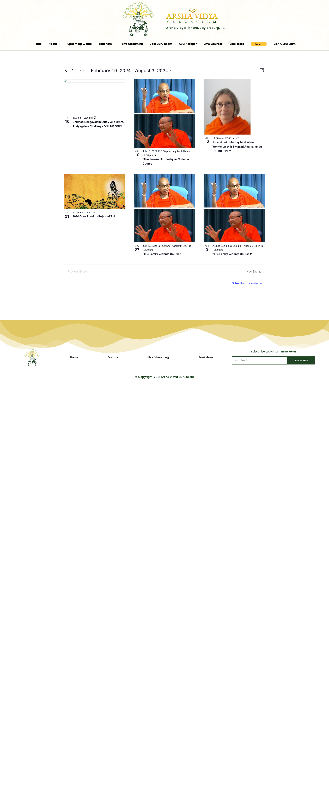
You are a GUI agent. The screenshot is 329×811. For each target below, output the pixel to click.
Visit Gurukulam (284, 44)
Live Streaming (132, 44)
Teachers (105, 44)
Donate (113, 357)
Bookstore (236, 44)
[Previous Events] (66, 70)
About (52, 44)
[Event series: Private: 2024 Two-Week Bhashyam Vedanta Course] (155, 155)
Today (83, 70)
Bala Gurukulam (161, 44)
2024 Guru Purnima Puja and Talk (94, 216)
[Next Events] (72, 70)
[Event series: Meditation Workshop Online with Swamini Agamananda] (237, 138)
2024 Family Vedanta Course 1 (162, 254)
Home (37, 44)
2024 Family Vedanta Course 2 (232, 254)
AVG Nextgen (188, 44)
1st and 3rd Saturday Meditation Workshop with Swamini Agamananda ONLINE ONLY (237, 146)
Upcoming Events (79, 44)
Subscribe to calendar (245, 283)
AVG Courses (213, 44)
